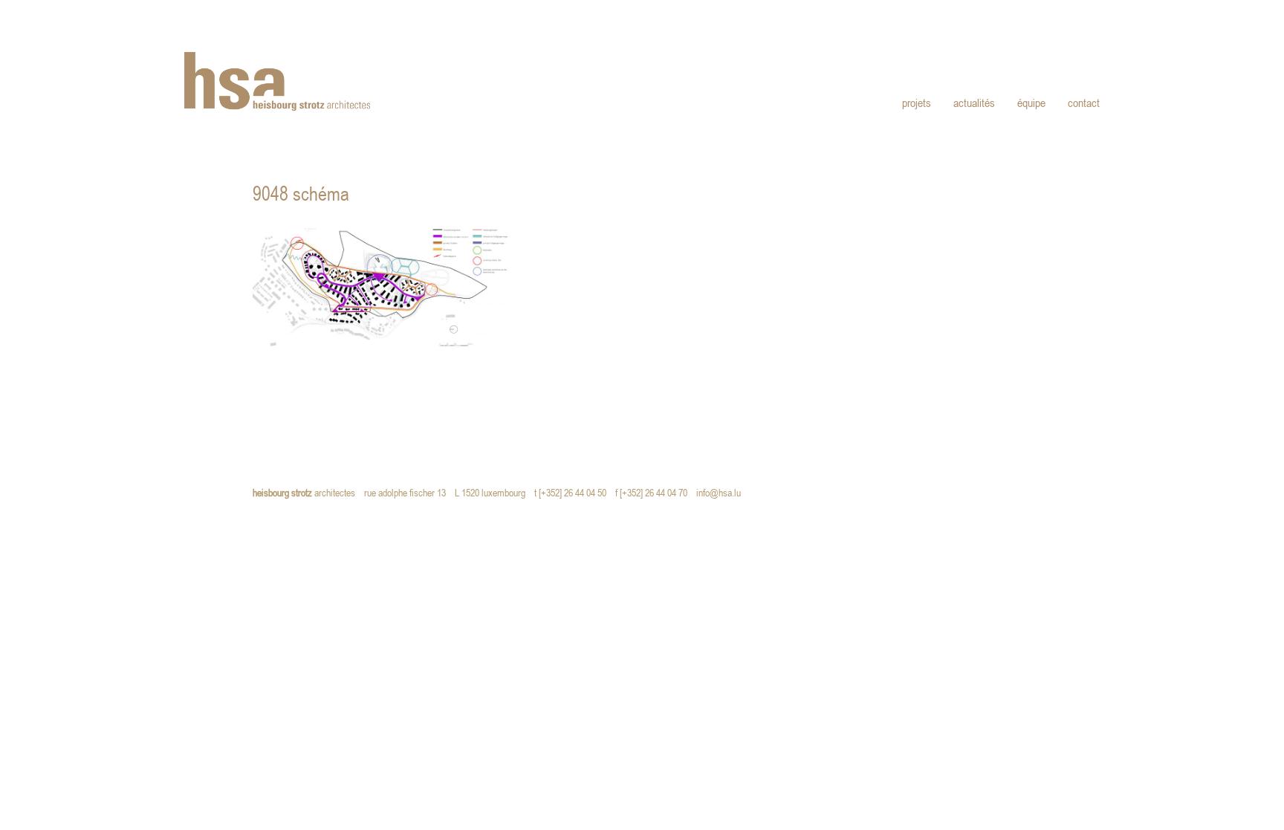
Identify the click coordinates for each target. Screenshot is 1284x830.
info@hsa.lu (722, 494)
